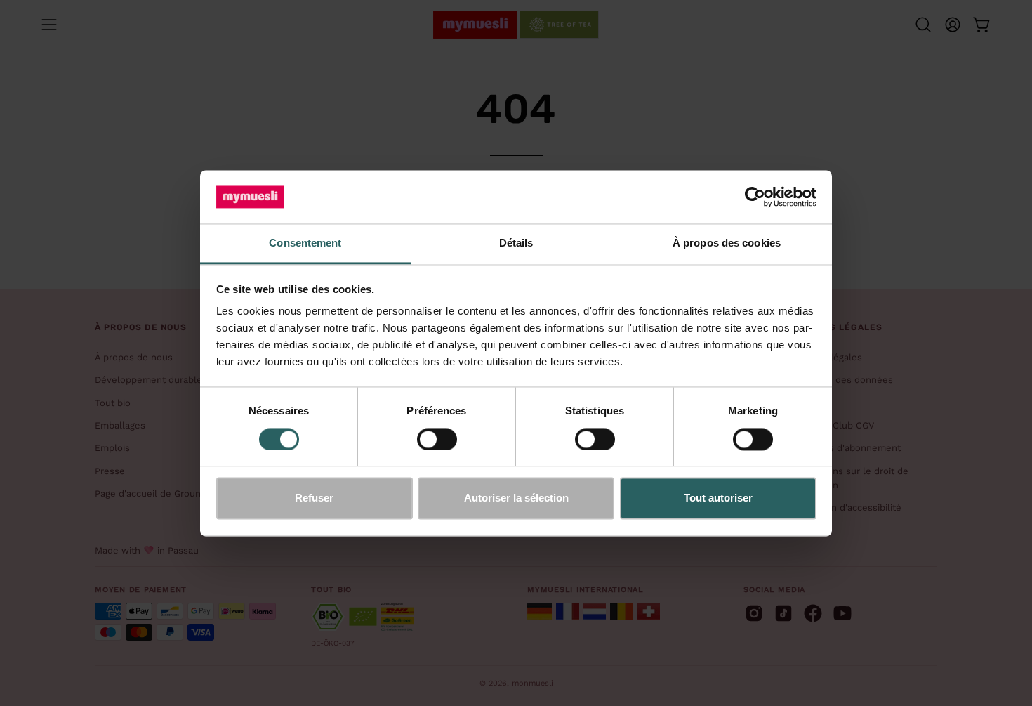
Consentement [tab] (305, 243)
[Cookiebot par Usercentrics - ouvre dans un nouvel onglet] (755, 196)
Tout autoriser (718, 498)
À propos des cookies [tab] (727, 243)
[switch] (437, 439)
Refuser (314, 498)
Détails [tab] (516, 243)
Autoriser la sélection (516, 498)
